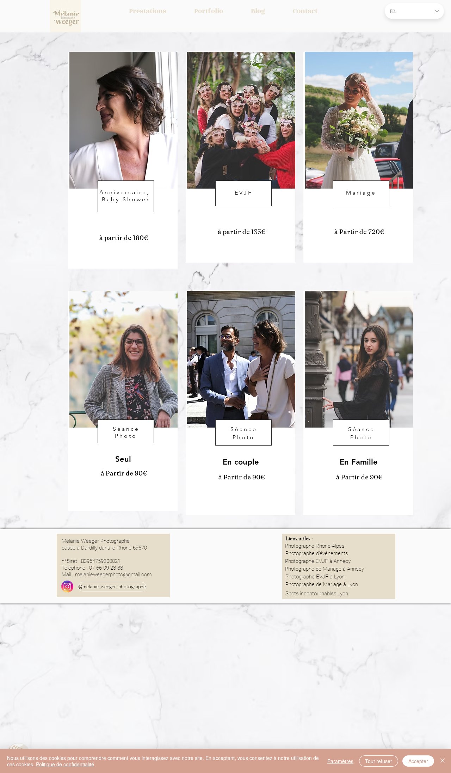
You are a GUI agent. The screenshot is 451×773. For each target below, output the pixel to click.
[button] (147, 11)
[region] (123, 160)
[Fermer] (442, 761)
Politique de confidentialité (65, 764)
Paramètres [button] (340, 761)
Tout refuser (378, 761)
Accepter (418, 761)
